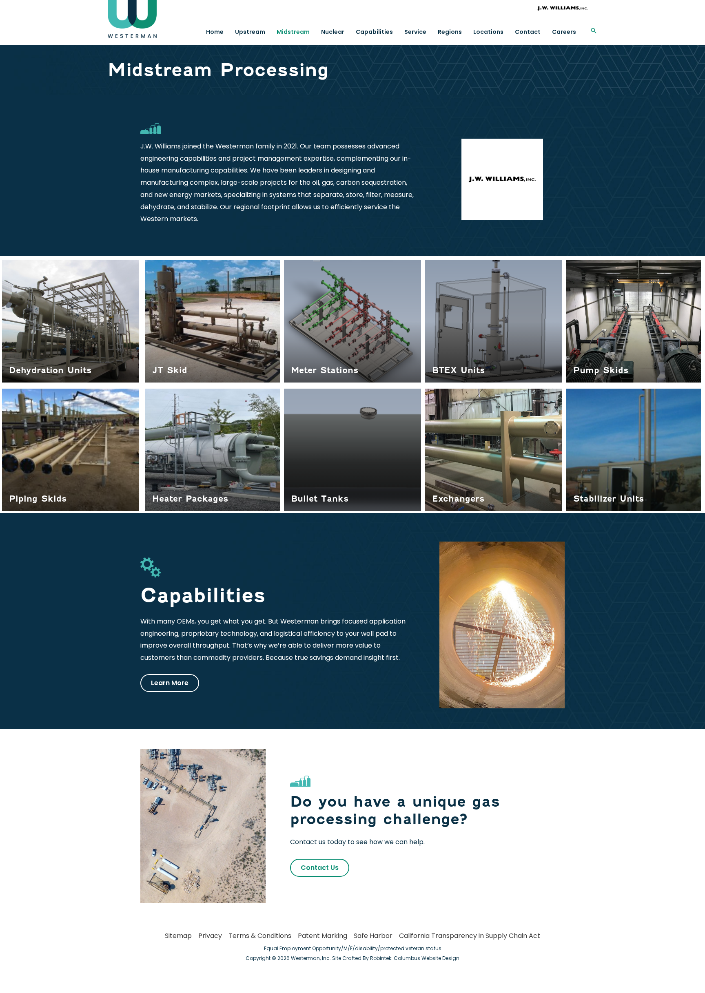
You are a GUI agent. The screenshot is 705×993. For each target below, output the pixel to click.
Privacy (210, 935)
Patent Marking (322, 935)
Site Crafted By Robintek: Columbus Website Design (395, 958)
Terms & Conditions (259, 935)
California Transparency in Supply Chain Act (469, 935)
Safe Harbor (373, 935)
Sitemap (178, 935)
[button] (593, 30)
